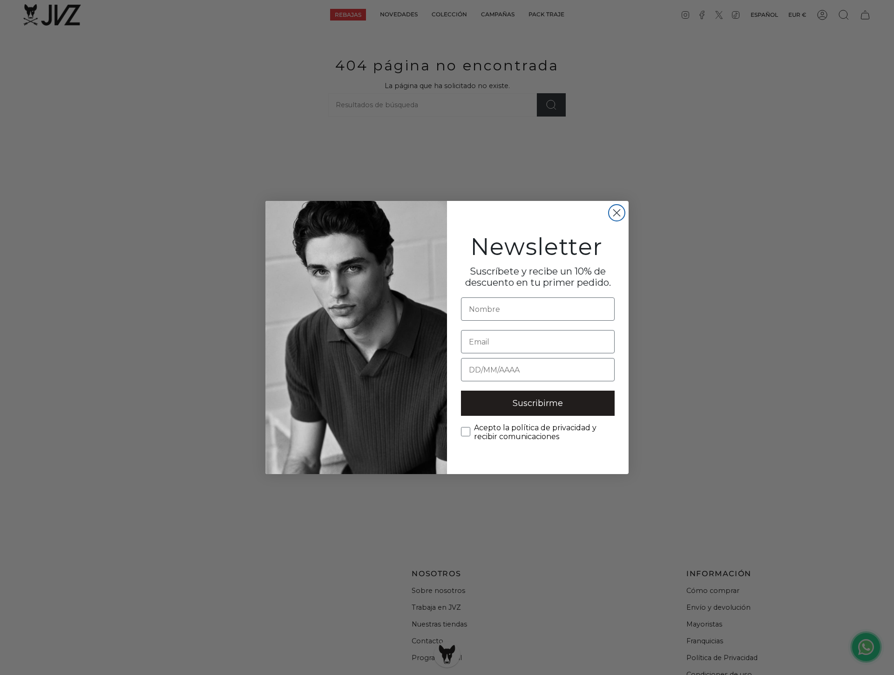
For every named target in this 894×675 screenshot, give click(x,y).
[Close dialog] (617, 213)
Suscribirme (538, 403)
